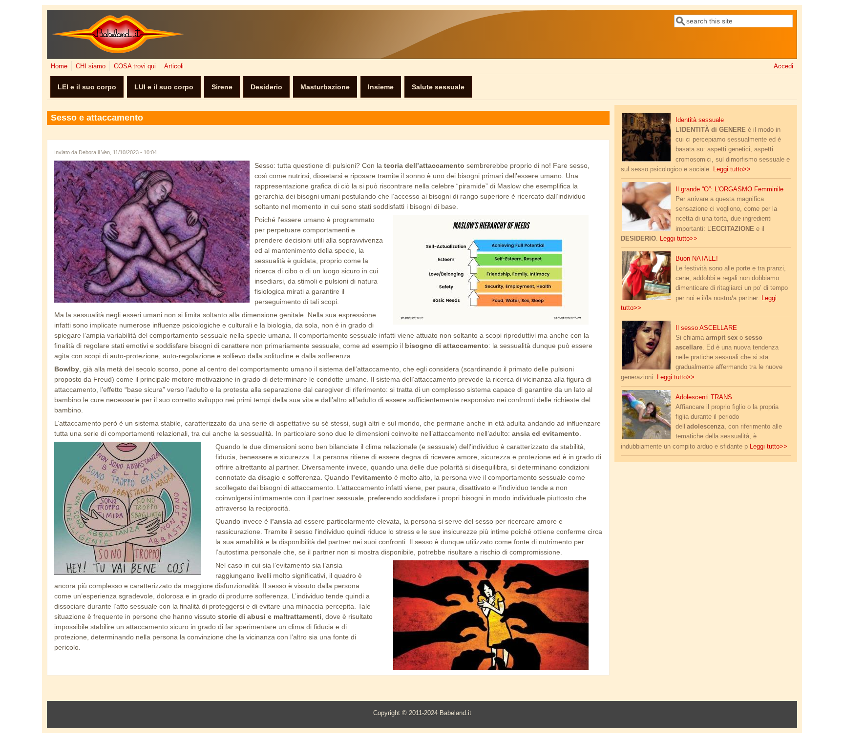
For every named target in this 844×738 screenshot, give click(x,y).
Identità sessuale (699, 120)
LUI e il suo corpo (163, 87)
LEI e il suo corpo (87, 87)
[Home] (118, 51)
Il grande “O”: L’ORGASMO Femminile (729, 189)
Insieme (381, 87)
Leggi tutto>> (732, 169)
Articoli (174, 66)
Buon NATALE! (696, 258)
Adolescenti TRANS (703, 397)
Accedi (783, 66)
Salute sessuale (438, 87)
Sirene (221, 87)
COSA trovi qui (135, 66)
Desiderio (266, 87)
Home (59, 66)
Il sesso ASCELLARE (706, 328)
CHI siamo (91, 66)
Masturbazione (325, 87)
